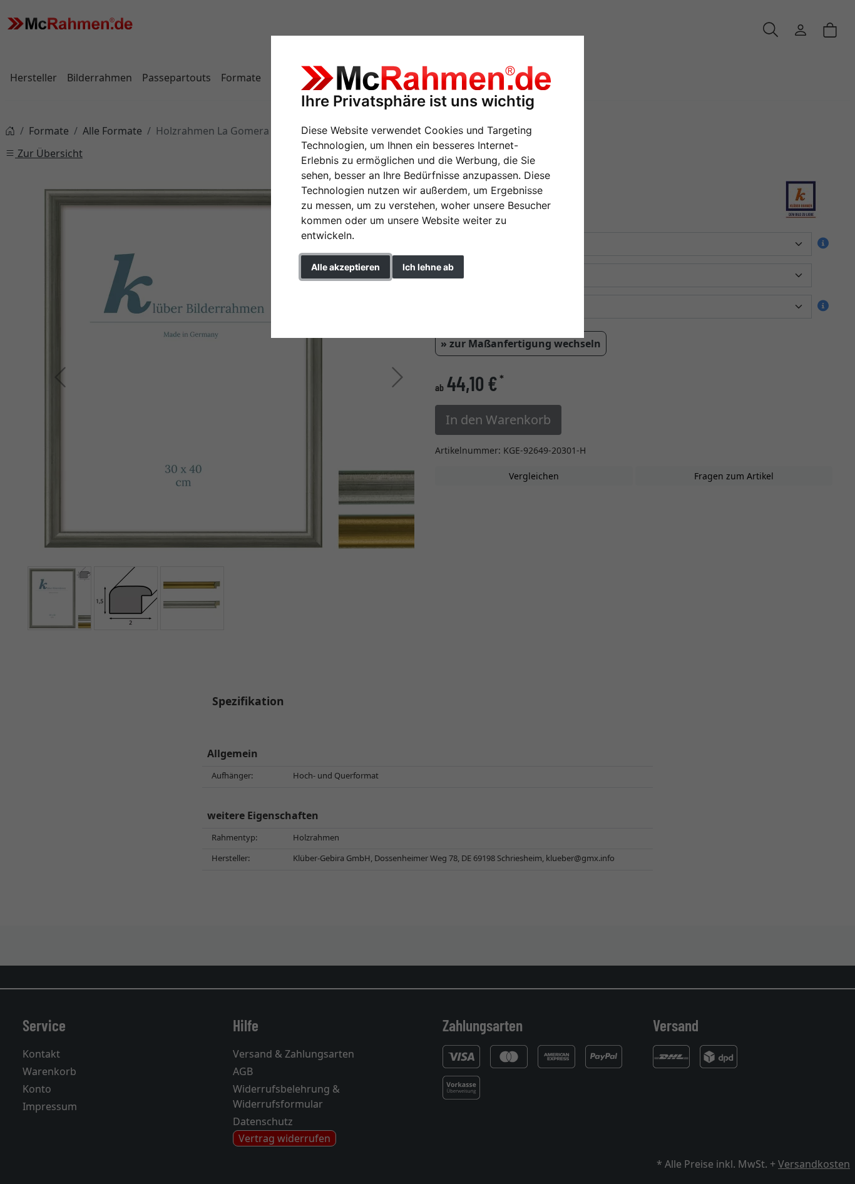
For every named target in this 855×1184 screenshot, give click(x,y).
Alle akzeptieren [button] (345, 267)
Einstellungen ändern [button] (358, 293)
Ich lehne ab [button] (428, 267)
